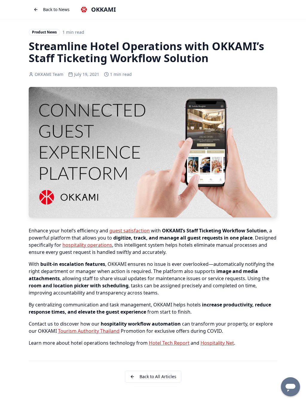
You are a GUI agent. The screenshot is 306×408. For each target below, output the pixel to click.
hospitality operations (87, 245)
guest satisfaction (129, 230)
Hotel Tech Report (169, 343)
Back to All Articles (158, 376)
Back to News (56, 9)
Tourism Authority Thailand (89, 331)
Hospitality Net (217, 343)
